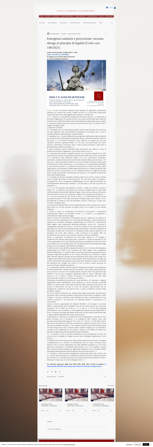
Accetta (146, 444)
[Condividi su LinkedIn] (55, 371)
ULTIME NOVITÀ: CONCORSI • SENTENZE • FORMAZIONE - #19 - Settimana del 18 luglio (75, 405)
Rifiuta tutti (137, 444)
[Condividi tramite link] (59, 371)
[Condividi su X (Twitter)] (51, 371)
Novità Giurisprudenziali (89, 22)
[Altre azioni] (105, 34)
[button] (115, 7)
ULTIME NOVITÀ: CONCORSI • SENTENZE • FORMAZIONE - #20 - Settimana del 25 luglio (49, 405)
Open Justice (63, 22)
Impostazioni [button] (129, 444)
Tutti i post (42, 22)
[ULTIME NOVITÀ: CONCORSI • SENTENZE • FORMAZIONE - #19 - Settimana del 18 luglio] (76, 394)
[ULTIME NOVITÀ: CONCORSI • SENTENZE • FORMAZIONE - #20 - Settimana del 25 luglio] (50, 394)
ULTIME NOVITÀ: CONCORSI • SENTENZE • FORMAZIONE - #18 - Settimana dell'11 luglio (101, 405)
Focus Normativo (52, 22)
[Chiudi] (151, 444)
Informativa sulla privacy (69, 444)
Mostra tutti (111, 385)
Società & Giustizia (75, 22)
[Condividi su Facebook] (48, 371)
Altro (100, 22)
